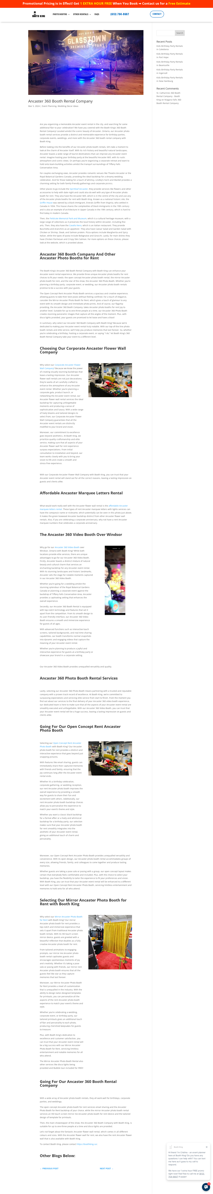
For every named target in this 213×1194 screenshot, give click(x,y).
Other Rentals (80, 14)
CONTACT (157, 14)
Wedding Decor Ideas (68, 106)
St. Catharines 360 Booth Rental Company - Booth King (168, 96)
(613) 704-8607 (120, 14)
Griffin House (46, 202)
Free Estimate (179, 3)
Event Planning (49, 106)
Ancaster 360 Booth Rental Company (60, 101)
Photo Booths (60, 14)
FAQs (96, 14)
